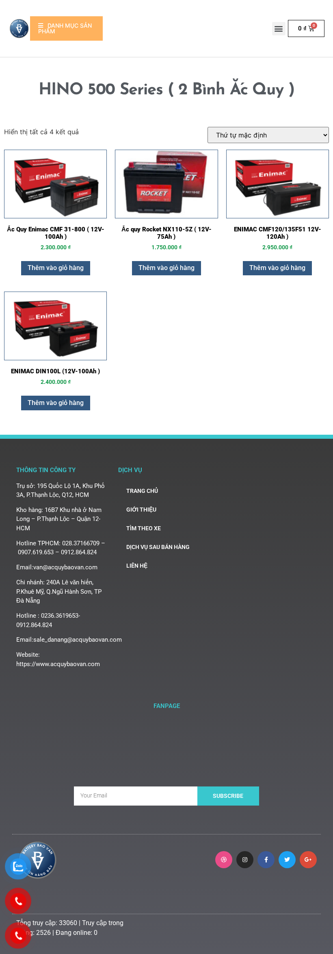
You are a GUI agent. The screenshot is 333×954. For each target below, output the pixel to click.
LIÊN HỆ (136, 565)
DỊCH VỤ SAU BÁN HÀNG (158, 547)
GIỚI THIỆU (141, 509)
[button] (278, 28)
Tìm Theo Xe (143, 528)
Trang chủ (142, 491)
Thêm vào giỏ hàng (56, 268)
